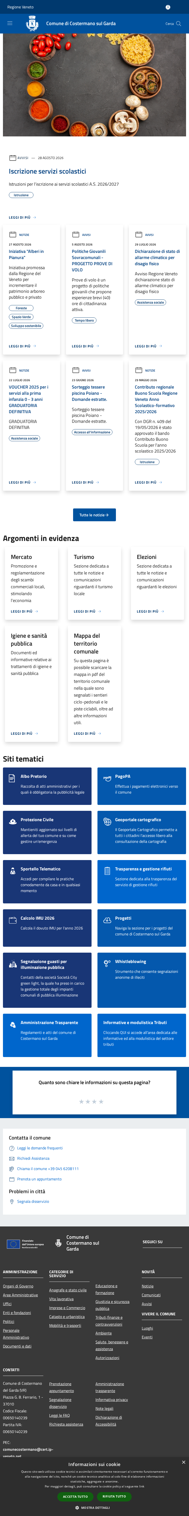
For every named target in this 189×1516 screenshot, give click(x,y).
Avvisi (23, 157)
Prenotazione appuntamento (61, 1387)
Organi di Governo (18, 1286)
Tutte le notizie (92, 515)
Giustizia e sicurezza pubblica (112, 1305)
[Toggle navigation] (10, 23)
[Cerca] (179, 24)
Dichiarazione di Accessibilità (108, 1420)
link (141, 1486)
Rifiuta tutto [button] (114, 1496)
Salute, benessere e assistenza (111, 1345)
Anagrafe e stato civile (68, 1290)
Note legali (104, 1408)
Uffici (7, 1304)
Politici (8, 1321)
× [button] (183, 1462)
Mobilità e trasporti (65, 1325)
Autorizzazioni (107, 1358)
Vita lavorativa (61, 1299)
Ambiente (103, 1333)
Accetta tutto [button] (75, 1497)
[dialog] (94, 1486)
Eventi (147, 1337)
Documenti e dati (17, 1346)
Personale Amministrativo (16, 1333)
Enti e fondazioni (17, 1313)
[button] (94, 1507)
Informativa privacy (111, 1399)
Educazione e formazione (106, 1289)
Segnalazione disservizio (60, 1403)
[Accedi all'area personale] (168, 7)
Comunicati (151, 1295)
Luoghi (147, 1328)
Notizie (24, 234)
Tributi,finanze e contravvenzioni (109, 1320)
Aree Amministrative (20, 1295)
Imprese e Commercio (67, 1308)
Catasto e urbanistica (67, 1317)
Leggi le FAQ (59, 1415)
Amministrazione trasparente (109, 1387)
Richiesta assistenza (66, 1424)
